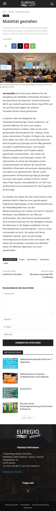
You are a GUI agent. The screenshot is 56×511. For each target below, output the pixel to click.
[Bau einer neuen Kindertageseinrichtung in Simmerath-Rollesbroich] (10, 407)
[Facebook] (14, 46)
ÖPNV (6, 263)
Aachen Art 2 (25, 389)
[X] (20, 46)
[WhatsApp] (32, 46)
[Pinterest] (26, 46)
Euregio (11, 12)
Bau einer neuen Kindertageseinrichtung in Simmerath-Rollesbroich (36, 406)
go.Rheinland (32, 259)
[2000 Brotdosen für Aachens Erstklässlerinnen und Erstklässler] (10, 378)
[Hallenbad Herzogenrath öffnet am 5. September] (10, 363)
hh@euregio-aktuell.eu (12, 472)
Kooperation (44, 259)
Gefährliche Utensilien (12, 274)
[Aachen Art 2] (10, 393)
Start (4, 12)
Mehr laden (27, 418)
